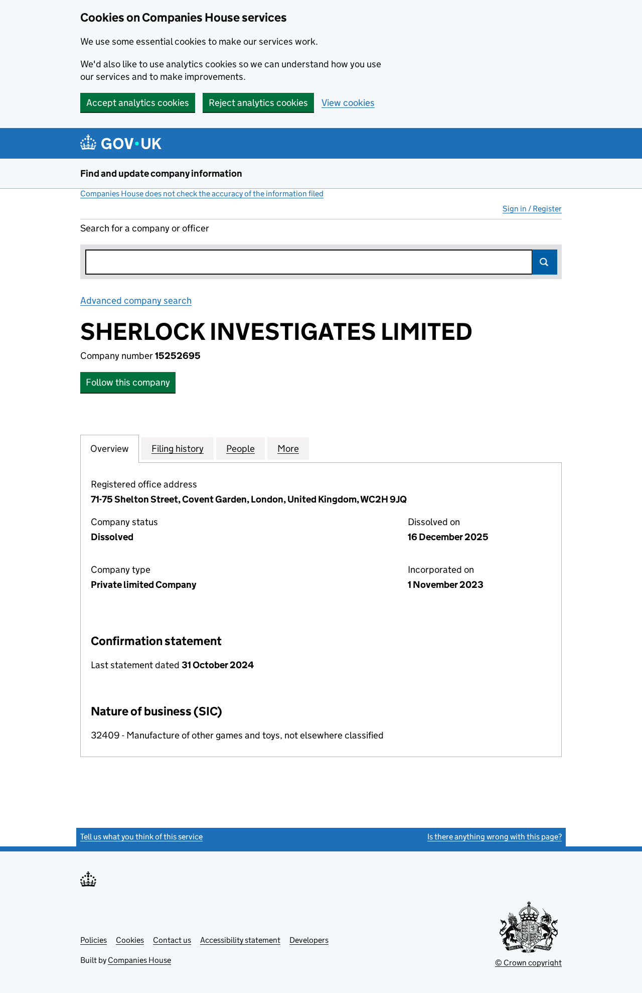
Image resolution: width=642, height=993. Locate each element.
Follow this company (128, 382)
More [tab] (288, 448)
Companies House (139, 960)
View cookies (348, 102)
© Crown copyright (528, 962)
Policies (93, 940)
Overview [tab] (109, 448)
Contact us (172, 940)
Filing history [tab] (177, 448)
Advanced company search (136, 300)
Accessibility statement (240, 940)
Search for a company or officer (144, 228)
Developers (309, 940)
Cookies (130, 940)
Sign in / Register (532, 208)
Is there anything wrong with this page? (494, 836)
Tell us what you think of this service (141, 836)
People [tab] (240, 448)
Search (544, 262)
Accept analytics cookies (137, 102)
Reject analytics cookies (258, 102)
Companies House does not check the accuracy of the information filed (202, 193)
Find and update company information (161, 173)
